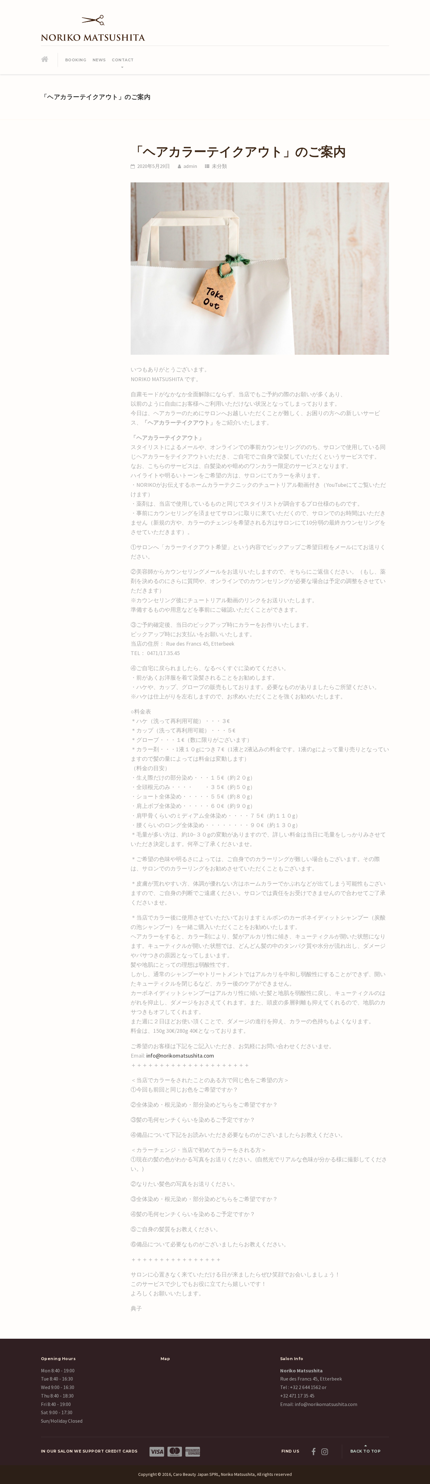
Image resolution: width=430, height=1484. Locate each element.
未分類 (219, 166)
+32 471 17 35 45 (297, 1395)
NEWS (99, 60)
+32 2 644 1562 (305, 1387)
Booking (76, 60)
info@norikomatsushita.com (180, 1055)
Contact (123, 60)
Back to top (365, 1451)
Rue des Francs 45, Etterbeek (311, 1379)
